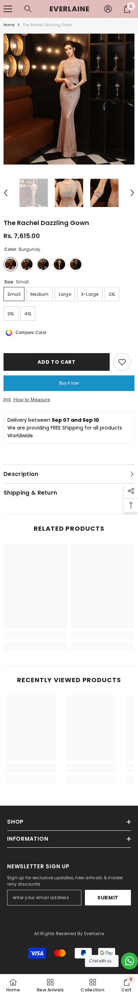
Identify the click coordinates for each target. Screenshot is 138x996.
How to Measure (31, 399)
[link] (35, 635)
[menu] (8, 9)
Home (9, 25)
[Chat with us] (129, 960)
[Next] (132, 193)
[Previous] (5, 193)
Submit (108, 897)
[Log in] (108, 8)
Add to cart (55, 361)
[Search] (28, 9)
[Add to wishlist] (122, 362)
